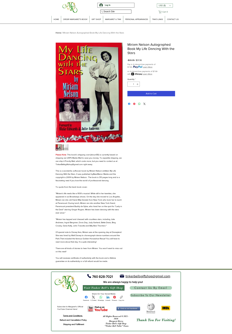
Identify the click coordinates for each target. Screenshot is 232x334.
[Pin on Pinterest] (134, 103)
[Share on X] (144, 103)
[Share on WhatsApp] (139, 103)
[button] (165, 5)
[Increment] (137, 84)
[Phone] (89, 276)
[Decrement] (129, 84)
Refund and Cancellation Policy (73, 320)
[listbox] (165, 5)
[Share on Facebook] (129, 103)
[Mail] (122, 276)
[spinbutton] (133, 84)
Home (58, 33)
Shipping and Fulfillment (73, 324)
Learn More (147, 67)
